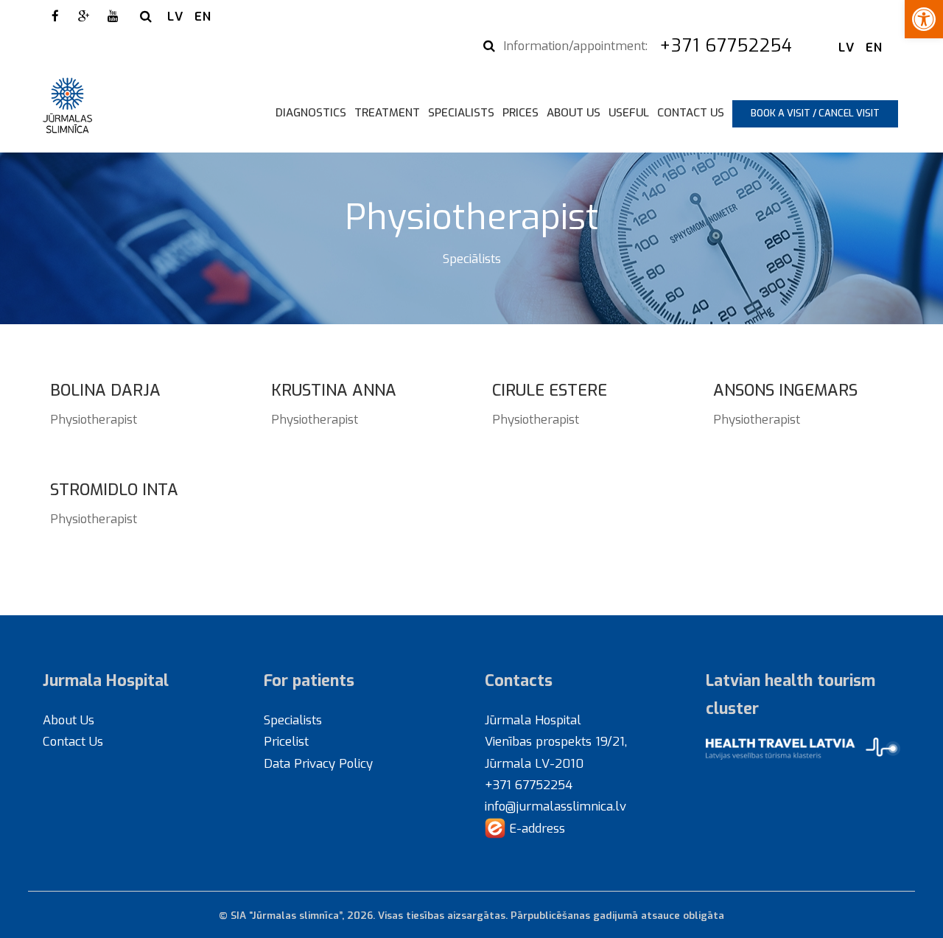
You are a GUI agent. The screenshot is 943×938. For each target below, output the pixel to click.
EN (202, 16)
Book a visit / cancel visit (815, 113)
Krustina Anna (333, 390)
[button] (924, 19)
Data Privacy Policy (318, 763)
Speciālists (472, 259)
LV (175, 16)
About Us (573, 112)
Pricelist (286, 741)
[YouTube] (113, 16)
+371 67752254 (729, 45)
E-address (535, 828)
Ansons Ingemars (785, 390)
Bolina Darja (105, 390)
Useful (629, 112)
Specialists (461, 112)
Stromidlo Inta (114, 489)
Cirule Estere (549, 390)
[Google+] (84, 16)
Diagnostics (311, 112)
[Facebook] (55, 16)
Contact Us (690, 112)
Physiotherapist (93, 419)
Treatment (387, 112)
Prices (520, 112)
